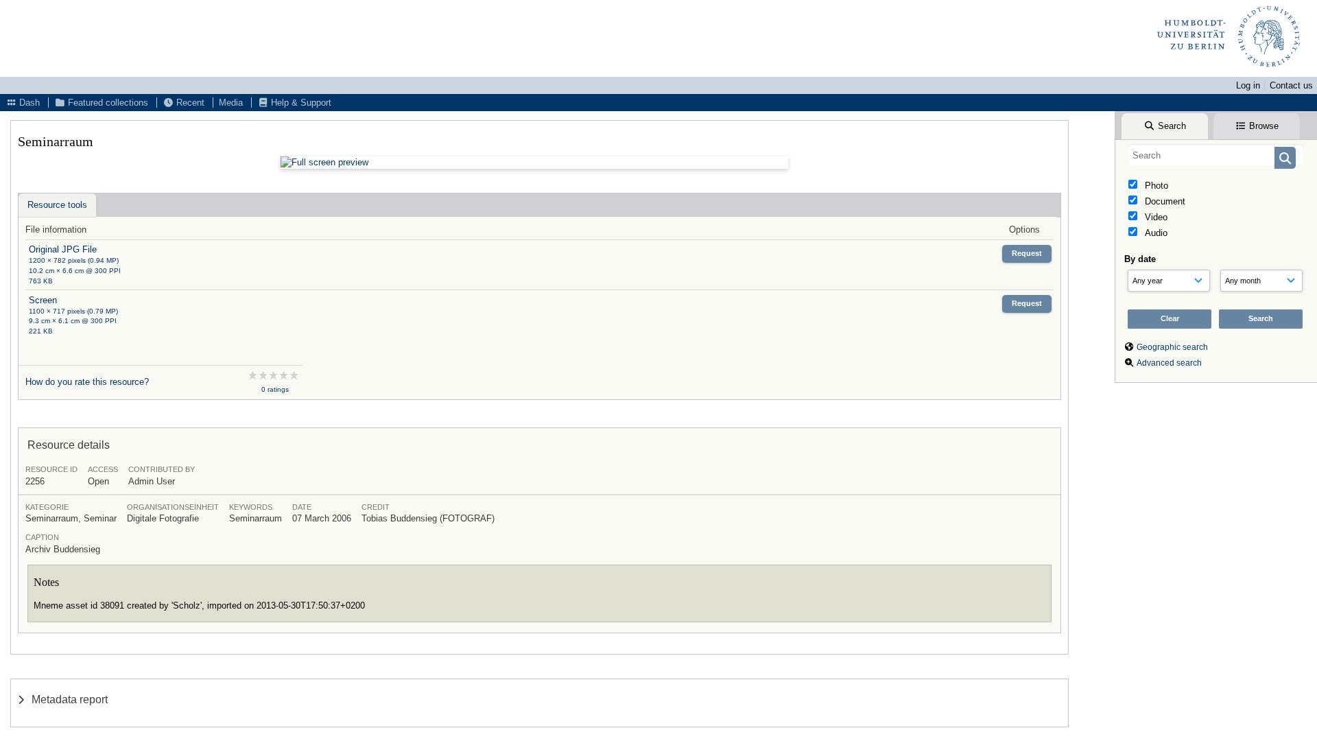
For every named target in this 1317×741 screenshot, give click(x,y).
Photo (1155, 185)
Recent (189, 102)
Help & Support (299, 102)
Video (1154, 217)
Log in (1248, 85)
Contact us (1291, 85)
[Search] (1285, 158)
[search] (1215, 155)
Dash (28, 102)
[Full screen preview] (534, 162)
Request (1027, 253)
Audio (1154, 233)
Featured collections (106, 102)
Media (231, 102)
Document (1163, 201)
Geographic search (1172, 347)
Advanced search (1169, 363)
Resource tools (57, 205)
